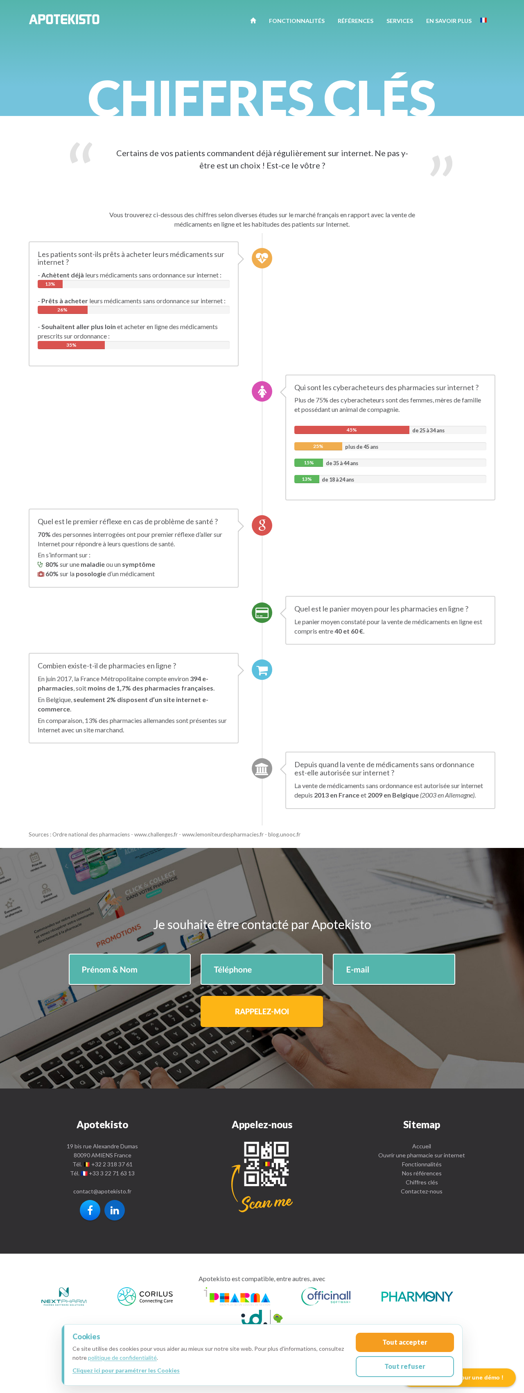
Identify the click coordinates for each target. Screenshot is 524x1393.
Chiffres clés (422, 1182)
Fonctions (297, 20)
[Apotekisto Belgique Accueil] (253, 20)
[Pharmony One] (417, 1298)
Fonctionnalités (422, 1164)
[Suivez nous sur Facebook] (90, 1210)
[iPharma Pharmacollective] (237, 1298)
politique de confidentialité (122, 1357)
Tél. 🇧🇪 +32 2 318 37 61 (102, 1164)
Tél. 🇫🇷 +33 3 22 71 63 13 (102, 1173)
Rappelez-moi (262, 1011)
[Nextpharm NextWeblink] (63, 1298)
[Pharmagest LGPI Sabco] (262, 1319)
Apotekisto (64, 21)
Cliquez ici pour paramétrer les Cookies (126, 1370)
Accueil (421, 1146)
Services (399, 20)
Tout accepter (404, 1342)
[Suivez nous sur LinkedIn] (114, 1210)
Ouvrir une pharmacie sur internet (421, 1155)
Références (355, 20)
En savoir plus (449, 20)
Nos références (422, 1173)
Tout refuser (404, 1366)
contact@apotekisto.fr (102, 1191)
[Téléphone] (262, 1177)
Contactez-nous (422, 1191)
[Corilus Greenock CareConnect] (145, 1298)
